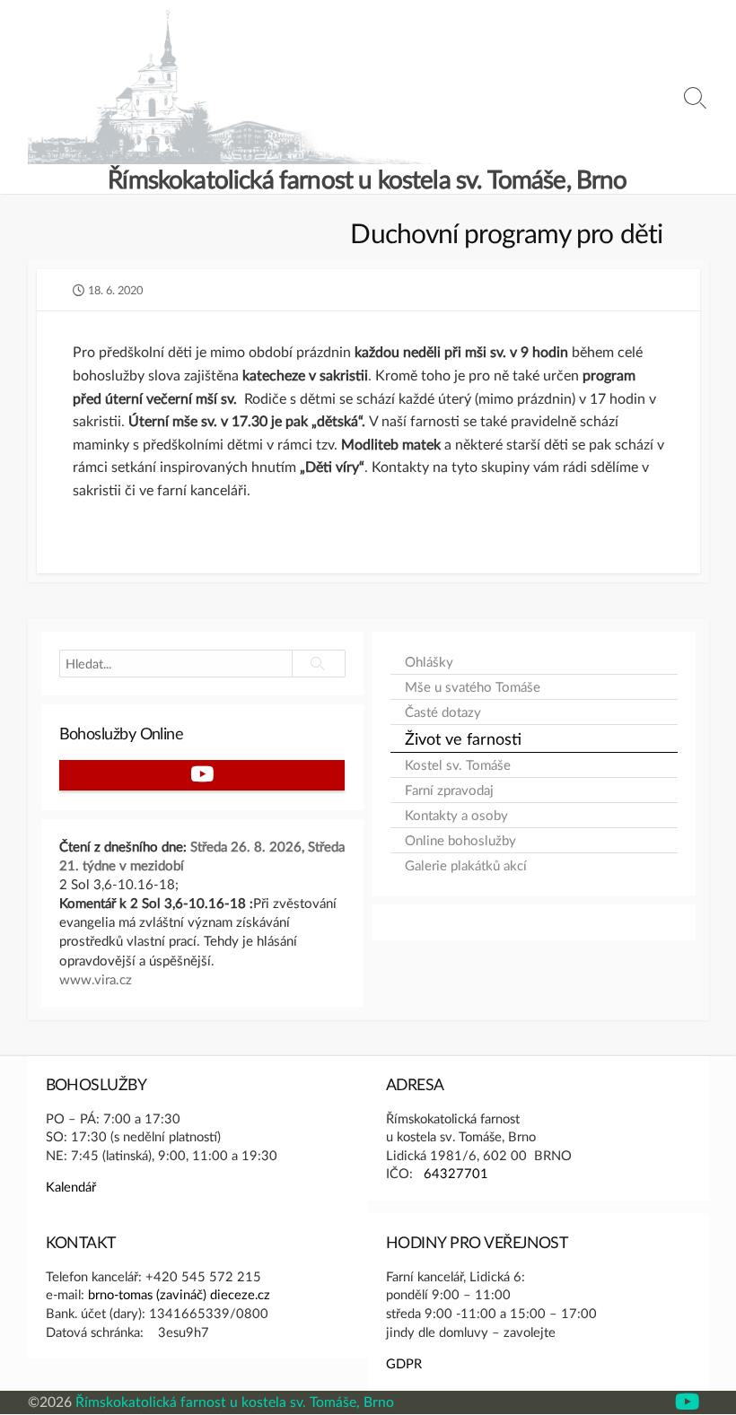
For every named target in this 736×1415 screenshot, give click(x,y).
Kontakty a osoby (456, 815)
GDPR (404, 1363)
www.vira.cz (95, 979)
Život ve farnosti (463, 738)
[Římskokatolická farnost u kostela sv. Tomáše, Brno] (230, 86)
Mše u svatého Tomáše (472, 687)
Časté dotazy (443, 712)
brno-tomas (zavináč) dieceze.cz (179, 1294)
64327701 (456, 1173)
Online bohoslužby (460, 840)
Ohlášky (429, 661)
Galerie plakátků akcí (466, 865)
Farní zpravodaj (449, 790)
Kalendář (71, 1186)
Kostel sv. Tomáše (458, 765)
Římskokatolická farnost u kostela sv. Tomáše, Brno (234, 1401)
